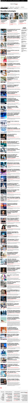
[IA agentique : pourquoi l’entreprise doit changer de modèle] (4, 367)
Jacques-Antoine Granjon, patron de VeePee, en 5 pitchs (13, 379)
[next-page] (6, 387)
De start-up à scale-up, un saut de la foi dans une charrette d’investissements (13, 142)
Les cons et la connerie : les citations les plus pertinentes (17, 393)
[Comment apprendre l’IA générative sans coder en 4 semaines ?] (4, 234)
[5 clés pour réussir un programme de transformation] (4, 137)
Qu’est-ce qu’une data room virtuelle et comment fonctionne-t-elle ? (13, 190)
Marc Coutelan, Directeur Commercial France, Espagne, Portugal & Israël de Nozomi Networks (13, 346)
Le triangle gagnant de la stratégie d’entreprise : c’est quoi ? (24, 39)
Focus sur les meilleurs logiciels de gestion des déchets (12, 204)
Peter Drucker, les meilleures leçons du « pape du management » (13, 282)
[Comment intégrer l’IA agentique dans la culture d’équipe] (4, 228)
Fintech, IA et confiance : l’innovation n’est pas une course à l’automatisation (13, 246)
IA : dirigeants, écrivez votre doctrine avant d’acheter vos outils (13, 71)
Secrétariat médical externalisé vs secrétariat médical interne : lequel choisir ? (24, 42)
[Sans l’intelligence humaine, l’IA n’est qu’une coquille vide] (4, 199)
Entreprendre (2, 145)
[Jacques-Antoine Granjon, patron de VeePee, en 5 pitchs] (4, 382)
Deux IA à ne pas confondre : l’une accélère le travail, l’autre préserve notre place (13, 219)
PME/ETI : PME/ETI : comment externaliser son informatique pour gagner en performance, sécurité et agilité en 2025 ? (13, 261)
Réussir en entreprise (16, 400)
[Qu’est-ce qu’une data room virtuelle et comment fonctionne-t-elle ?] (4, 192)
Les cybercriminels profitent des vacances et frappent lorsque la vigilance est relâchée (13, 212)
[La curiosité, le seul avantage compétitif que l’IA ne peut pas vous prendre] (4, 66)
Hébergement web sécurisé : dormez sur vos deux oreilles (13, 163)
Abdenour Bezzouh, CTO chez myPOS (10, 248)
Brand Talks (2, 110)
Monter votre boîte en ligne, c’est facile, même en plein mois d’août (13, 335)
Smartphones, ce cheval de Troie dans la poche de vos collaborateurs (13, 304)
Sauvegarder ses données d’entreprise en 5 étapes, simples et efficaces (12, 253)
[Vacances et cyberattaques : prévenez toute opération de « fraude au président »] (4, 320)
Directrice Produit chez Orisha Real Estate (11, 271)
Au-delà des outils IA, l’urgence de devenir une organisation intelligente (12, 328)
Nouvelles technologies (3, 47)
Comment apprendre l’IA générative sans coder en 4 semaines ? (13, 232)
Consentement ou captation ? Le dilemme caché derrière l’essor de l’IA (13, 351)
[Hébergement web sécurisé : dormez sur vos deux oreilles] (4, 165)
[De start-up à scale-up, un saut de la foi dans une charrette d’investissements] (4, 144)
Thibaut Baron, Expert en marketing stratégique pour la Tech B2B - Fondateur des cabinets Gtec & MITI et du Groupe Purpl (13, 94)
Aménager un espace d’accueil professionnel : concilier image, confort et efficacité (24, 30)
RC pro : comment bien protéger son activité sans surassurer (24, 37)
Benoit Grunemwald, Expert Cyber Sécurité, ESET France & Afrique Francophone (13, 255)
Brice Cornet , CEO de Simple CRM (10, 73)
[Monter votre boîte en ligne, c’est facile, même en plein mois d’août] (4, 337)
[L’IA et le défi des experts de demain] (4, 52)
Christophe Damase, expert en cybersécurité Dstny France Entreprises (13, 306)
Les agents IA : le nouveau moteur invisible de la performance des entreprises (13, 184)
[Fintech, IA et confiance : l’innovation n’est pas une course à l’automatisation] (4, 248)
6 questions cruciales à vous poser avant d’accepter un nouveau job (24, 48)
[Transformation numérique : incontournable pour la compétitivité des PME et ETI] (4, 179)
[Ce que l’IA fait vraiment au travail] (4, 123)
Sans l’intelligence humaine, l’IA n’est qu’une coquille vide (13, 197)
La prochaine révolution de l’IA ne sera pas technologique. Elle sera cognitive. (13, 78)
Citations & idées (2, 279)
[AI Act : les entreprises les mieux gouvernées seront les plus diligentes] (23, 16)
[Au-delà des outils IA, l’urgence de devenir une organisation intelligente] (4, 330)
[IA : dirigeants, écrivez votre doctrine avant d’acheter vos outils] (4, 73)
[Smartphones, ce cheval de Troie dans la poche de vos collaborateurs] (4, 306)
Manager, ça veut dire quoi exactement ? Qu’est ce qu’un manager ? (17, 396)
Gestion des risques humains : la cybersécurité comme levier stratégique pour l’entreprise (13, 311)
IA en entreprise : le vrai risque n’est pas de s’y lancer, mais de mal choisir (13, 149)
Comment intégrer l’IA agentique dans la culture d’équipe (12, 226)
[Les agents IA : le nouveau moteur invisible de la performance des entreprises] (4, 186)
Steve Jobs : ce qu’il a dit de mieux (13, 275)
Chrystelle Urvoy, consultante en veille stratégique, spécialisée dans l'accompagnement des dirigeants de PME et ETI (13, 66)
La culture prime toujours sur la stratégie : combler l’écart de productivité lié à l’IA (13, 57)
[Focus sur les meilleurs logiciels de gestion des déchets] (4, 206)
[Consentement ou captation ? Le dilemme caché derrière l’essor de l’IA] (4, 353)
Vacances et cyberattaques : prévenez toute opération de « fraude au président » (13, 318)
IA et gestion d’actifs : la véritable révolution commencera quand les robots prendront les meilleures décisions (23, 46)
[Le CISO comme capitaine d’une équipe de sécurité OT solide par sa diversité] (4, 346)
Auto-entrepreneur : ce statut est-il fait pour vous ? (13, 372)
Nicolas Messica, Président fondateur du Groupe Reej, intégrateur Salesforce (13, 199)
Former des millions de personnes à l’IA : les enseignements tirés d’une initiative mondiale (13, 156)
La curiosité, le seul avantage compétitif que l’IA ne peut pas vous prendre (13, 64)
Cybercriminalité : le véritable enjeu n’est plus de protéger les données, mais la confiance (13, 21)
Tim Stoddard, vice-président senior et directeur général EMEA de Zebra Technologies (13, 59)
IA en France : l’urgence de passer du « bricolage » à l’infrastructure (13, 85)
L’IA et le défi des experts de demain (13, 51)
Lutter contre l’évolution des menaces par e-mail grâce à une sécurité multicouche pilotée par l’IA (13, 114)
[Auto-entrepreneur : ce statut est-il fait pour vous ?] (4, 374)
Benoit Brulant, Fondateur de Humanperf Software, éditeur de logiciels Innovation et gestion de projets (13, 137)
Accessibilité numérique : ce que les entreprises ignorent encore (13, 290)
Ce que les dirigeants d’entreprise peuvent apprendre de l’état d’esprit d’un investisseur (24, 33)
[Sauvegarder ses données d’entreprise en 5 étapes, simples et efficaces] (4, 255)
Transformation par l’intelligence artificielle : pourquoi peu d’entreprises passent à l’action (13, 100)
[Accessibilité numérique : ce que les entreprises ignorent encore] (4, 292)
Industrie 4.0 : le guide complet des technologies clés (13, 128)
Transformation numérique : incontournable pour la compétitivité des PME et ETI (13, 177)
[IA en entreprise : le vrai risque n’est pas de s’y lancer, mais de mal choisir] (4, 150)
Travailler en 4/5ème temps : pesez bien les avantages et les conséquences (17, 399)
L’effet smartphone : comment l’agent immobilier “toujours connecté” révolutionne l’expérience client (13, 269)
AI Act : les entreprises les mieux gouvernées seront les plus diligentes (22, 21)
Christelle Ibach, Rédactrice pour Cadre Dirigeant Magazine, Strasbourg (12, 337)
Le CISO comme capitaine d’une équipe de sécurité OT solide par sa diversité (13, 344)
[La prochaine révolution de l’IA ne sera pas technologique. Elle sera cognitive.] (4, 80)
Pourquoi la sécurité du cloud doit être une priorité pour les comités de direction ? (13, 297)
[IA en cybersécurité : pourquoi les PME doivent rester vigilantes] (5, 16)
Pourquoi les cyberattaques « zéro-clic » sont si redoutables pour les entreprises (13, 170)
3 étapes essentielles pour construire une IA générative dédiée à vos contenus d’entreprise (13, 358)
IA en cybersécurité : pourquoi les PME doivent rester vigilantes (4, 21)
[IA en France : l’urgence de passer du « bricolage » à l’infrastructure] (4, 87)
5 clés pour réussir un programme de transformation (12, 135)
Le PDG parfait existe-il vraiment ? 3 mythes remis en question (24, 51)
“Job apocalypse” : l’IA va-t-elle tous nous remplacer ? (13, 240)
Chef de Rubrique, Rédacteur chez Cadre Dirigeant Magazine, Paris (13, 284)
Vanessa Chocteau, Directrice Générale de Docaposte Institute (13, 52)
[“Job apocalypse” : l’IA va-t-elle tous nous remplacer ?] (4, 241)
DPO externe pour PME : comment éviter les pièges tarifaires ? (12, 107)
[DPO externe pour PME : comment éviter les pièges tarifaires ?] (4, 109)
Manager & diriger (2, 40)
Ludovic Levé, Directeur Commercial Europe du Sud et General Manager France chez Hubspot (14, 330)
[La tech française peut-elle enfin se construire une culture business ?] (4, 94)
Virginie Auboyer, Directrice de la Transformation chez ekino (13, 102)
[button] (22, 0)
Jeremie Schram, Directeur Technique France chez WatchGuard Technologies (13, 172)
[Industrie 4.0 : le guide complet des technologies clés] (4, 130)
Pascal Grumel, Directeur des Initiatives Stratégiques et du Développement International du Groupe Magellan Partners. (13, 367)
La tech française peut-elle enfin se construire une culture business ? (13, 92)
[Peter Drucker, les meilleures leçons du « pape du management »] (4, 284)
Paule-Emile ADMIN (9, 144)
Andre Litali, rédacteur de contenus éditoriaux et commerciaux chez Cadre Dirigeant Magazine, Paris (13, 109)
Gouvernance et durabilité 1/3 (24, 43)
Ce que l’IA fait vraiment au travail (13, 122)
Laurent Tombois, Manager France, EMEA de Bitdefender (4, 23)
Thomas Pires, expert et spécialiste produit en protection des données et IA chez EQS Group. (22, 23)
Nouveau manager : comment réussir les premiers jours (24, 35)
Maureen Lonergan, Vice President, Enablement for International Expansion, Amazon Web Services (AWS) (13, 158)
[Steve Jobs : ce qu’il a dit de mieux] (4, 277)
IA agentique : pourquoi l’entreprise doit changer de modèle (13, 365)
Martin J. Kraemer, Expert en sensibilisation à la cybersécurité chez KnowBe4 (13, 24)
